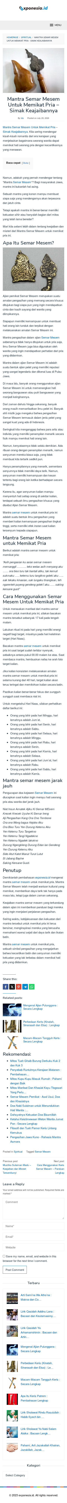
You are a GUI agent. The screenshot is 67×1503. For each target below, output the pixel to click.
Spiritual (18, 1151)
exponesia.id (42, 877)
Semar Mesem (22, 182)
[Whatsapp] (31, 987)
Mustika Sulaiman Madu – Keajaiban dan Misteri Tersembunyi (17, 1166)
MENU (58, 25)
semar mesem (21, 512)
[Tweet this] (12, 987)
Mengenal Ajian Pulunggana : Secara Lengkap (40, 1006)
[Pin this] (18, 987)
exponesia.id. (27, 1495)
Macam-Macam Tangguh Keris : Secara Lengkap (42, 1039)
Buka (25, 162)
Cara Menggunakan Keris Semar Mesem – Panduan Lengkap (50, 1166)
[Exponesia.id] (33, 8)
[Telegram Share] (25, 987)
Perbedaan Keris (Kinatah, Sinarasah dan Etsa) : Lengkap (41, 1023)
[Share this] (5, 987)
